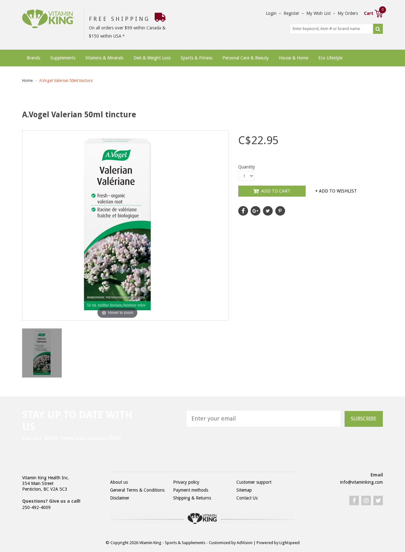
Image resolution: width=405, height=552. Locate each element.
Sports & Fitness (196, 57)
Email (377, 475)
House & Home (293, 57)
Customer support (253, 482)
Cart (373, 12)
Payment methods (190, 490)
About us (119, 482)
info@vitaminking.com (361, 482)
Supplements (62, 57)
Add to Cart (275, 190)
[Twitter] (378, 500)
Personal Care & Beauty (245, 57)
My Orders (348, 13)
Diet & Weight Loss (152, 57)
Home (27, 80)
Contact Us (247, 497)
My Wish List (318, 13)
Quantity (246, 166)
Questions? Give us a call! (51, 501)
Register (291, 13)
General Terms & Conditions (137, 490)
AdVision (244, 542)
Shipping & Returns (192, 497)
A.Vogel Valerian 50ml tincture (66, 80)
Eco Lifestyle (330, 57)
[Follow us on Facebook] (243, 211)
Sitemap (244, 490)
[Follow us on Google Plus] (255, 211)
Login (271, 13)
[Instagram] (366, 500)
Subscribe (364, 419)
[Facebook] (354, 500)
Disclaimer (119, 497)
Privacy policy (186, 482)
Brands (33, 57)
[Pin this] (280, 211)
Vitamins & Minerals (104, 57)
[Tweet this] (268, 211)
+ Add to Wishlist (336, 190)
